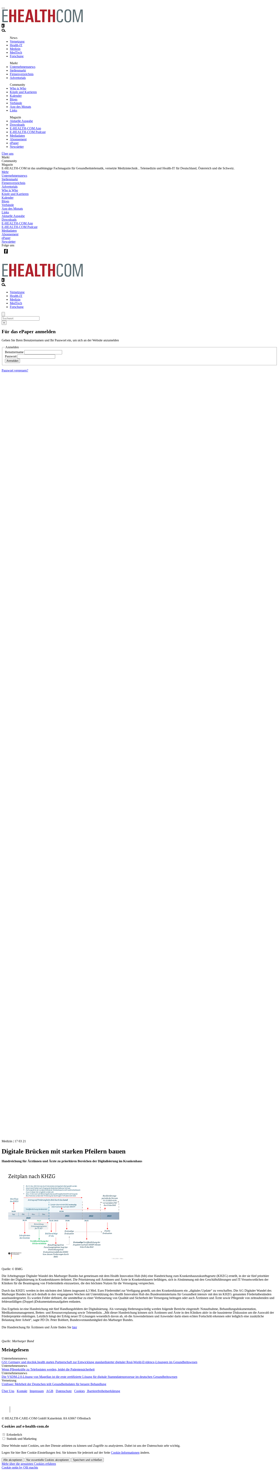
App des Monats (20, 106)
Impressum (37, 1391)
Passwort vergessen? (15, 370)
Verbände (16, 103)
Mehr (5, 172)
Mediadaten (17, 135)
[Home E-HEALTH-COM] (42, 21)
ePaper (14, 143)
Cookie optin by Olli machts (20, 1467)
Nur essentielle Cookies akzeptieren (47, 1459)
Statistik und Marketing (22, 1438)
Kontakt (22, 1391)
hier (74, 1327)
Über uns (7, 153)
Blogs (13, 99)
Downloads (17, 124)
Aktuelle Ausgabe (21, 121)
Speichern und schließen (87, 1459)
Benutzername (14, 352)
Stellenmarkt (18, 70)
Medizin (15, 49)
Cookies (79, 1391)
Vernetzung (17, 41)
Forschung (16, 56)
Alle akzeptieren (12, 1459)
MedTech (16, 52)
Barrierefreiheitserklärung (103, 1391)
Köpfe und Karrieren (23, 92)
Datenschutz (64, 1391)
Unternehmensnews (22, 66)
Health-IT (16, 45)
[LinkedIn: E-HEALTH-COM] (22, 254)
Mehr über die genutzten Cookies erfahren (29, 1463)
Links (13, 110)
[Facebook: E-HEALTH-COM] (6, 254)
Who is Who (18, 88)
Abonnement (18, 139)
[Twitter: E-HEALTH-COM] (14, 254)
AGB (49, 1391)
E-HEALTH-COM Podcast (28, 132)
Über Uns (8, 1391)
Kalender (16, 95)
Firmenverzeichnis (21, 74)
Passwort (11, 356)
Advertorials (18, 77)
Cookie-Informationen (125, 1452)
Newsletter (17, 146)
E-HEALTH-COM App (25, 128)
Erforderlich (14, 1434)
